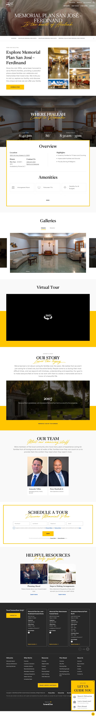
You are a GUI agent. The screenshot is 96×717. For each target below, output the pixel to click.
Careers (79, 669)
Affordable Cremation (29, 671)
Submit (48, 533)
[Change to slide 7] (58, 271)
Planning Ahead (45, 671)
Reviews (79, 666)
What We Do (75, 6)
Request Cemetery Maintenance (48, 685)
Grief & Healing (45, 674)
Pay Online (72, 2)
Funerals (44, 666)
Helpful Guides (45, 663)
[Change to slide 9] (68, 271)
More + (48, 200)
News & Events (80, 663)
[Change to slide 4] (43, 271)
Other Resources (46, 676)
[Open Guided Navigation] (93, 714)
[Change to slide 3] (38, 271)
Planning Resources (64, 671)
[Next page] (87, 649)
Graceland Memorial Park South (47, 38)
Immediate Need (28, 679)
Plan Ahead (84, 6)
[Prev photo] (15, 252)
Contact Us (13, 615)
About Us (79, 2)
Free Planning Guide (64, 669)
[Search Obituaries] (93, 2)
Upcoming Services (10, 666)
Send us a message (33, 164)
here (80, 528)
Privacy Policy (49, 528)
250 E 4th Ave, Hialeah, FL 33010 (20, 155)
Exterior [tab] (52, 228)
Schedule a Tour (15, 87)
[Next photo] (80, 252)
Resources (45, 658)
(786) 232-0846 (74, 622)
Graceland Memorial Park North (27, 38)
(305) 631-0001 (31, 622)
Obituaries (66, 6)
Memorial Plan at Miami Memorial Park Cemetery (72, 38)
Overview (13, 38)
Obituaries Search (10, 661)
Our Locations (87, 2)
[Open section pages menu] (93, 38)
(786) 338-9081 (52, 622)
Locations (79, 671)
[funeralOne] (48, 704)
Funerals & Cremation (29, 663)
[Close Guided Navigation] (93, 681)
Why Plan (61, 663)
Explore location (32, 644)
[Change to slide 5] (48, 271)
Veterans (44, 669)
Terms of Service (61, 538)
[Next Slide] (86, 400)
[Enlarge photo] (48, 253)
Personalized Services (29, 669)
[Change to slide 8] (63, 271)
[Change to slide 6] (53, 271)
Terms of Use (58, 528)
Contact (91, 6)
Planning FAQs (62, 666)
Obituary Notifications (11, 663)
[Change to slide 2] (33, 271)
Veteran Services (28, 676)
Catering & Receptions (29, 674)
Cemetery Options (28, 666)
